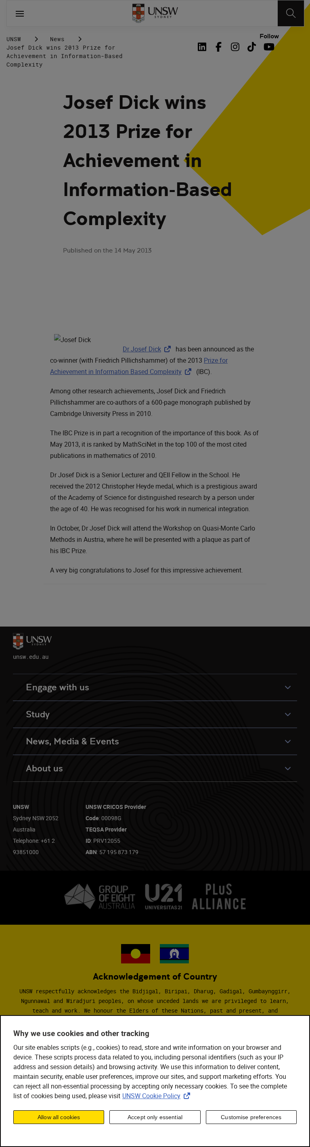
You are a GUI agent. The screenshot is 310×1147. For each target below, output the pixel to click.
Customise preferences (251, 1117)
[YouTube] (268, 46)
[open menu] (20, 13)
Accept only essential (155, 1117)
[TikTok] (251, 46)
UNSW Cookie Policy (157, 1095)
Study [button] (38, 714)
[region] (155, 1081)
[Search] (291, 13)
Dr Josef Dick (148, 349)
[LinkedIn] (203, 46)
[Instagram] (235, 46)
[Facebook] (218, 46)
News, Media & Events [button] (72, 741)
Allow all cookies (59, 1117)
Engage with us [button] (57, 687)
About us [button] (44, 768)
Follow (269, 36)
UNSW (13, 39)
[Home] (155, 13)
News (57, 39)
